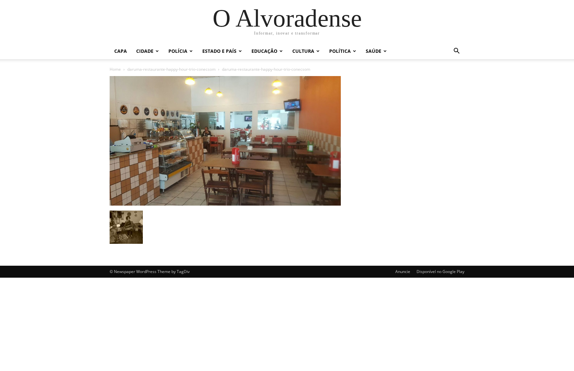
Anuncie (402, 271)
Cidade (144, 51)
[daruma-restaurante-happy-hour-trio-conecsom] (225, 204)
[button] (456, 51)
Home (115, 69)
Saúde (373, 51)
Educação (264, 51)
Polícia (177, 51)
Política (340, 51)
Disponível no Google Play (440, 271)
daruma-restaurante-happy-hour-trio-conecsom (171, 69)
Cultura (303, 51)
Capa (120, 51)
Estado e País (219, 51)
